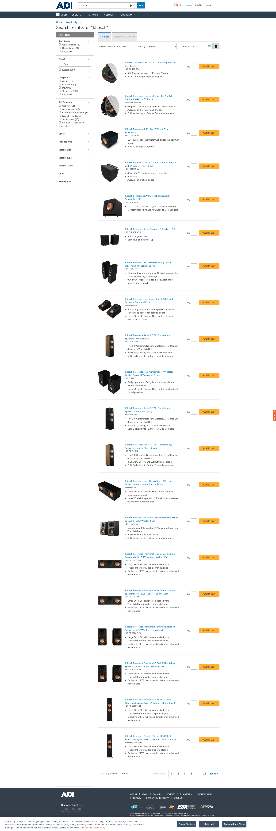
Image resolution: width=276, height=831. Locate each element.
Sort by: (142, 46)
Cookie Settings (187, 824)
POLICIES (157, 794)
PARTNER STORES (204, 794)
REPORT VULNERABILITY (157, 798)
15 (204, 773)
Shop (64, 14)
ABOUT (133, 794)
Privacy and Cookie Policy (93, 828)
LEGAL (145, 794)
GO (141, 5)
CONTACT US (172, 794)
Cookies (178, 798)
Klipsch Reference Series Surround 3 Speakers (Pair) (150, 229)
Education (127, 14)
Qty (188, 66)
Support (109, 14)
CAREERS (187, 794)
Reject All (209, 824)
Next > (214, 773)
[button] (274, 415)
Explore (76, 14)
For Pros (93, 14)
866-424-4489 (71, 805)
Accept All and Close (234, 824)
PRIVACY (137, 798)
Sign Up (198, 5)
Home (59, 22)
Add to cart (209, 66)
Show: (186, 46)
